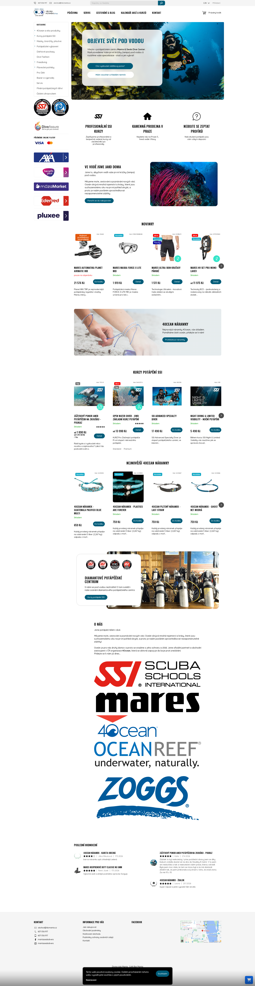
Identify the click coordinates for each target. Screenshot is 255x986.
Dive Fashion (43, 57)
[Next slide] (221, 266)
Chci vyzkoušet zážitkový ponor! (110, 66)
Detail (138, 281)
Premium (128, 449)
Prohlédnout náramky (175, 339)
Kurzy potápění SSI (46, 36)
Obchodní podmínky (92, 930)
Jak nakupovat (89, 927)
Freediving (42, 62)
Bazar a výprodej (45, 78)
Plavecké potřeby (45, 67)
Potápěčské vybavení (47, 46)
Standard (117, 449)
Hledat (161, 3)
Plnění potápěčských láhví (50, 88)
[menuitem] (72, 12)
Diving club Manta (120, 966)
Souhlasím (162, 973)
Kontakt (86, 940)
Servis (40, 83)
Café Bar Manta (136, 966)
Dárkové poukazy (46, 51)
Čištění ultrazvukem (46, 93)
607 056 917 (43, 931)
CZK (205, 3)
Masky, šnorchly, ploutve (49, 41)
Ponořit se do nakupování (99, 200)
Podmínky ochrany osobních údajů (98, 937)
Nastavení (91, 980)
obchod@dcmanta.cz (47, 927)
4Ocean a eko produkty (48, 30)
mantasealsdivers (46, 939)
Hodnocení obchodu (92, 934)
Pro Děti (41, 72)
